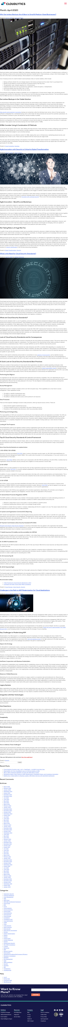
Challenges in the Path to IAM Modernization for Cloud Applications (25, 590)
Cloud (5, 906)
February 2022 (7, 839)
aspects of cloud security (43, 355)
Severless (17, 146)
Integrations (16, 1014)
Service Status (17, 1016)
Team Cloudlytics (18, 18)
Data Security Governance (10, 930)
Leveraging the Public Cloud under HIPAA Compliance (17, 584)
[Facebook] (55, 1010)
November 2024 (8, 796)
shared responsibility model (49, 368)
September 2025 (8, 791)
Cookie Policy (44, 1014)
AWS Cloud (6, 900)
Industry (6, 941)
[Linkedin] (60, 1010)
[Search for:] (9, 762)
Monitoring (6, 948)
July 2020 (6, 868)
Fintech (5, 937)
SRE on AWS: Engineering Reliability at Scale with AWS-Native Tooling (21, 772)
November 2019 (8, 880)
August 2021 (7, 847)
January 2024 (7, 807)
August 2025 (7, 793)
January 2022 (7, 840)
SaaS (5, 960)
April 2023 (6, 821)
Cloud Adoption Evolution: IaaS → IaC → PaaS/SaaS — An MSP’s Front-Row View (24, 769)
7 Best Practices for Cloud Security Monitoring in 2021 (17, 582)
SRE (5, 967)
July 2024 (6, 797)
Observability (7, 952)
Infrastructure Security (9, 943)
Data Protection (8, 927)
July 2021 (6, 848)
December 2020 (8, 860)
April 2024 (6, 802)
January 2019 (7, 887)
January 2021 (7, 858)
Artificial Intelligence (9, 895)
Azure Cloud (7, 903)
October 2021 (7, 845)
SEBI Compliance (8, 962)
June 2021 (6, 850)
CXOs (5, 924)
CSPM (5, 922)
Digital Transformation (10, 250)
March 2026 (7, 786)
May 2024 (6, 801)
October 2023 (7, 812)
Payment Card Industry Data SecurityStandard (12, 525)
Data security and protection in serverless (10, 112)
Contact (29, 1016)
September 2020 (8, 864)
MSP (5, 949)
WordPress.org (7, 982)
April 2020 (6, 872)
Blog (28, 1012)
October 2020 (7, 863)
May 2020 (6, 871)
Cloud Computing (9, 146)
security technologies (11, 247)
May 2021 (6, 852)
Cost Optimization (8, 921)
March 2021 (7, 855)
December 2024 (8, 794)
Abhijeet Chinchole (19, 257)
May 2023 (6, 820)
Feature (5, 935)
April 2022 (6, 837)
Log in (5, 977)
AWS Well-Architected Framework (12, 901)
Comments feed (8, 980)
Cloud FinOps (7, 911)
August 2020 (7, 866)
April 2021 (6, 853)
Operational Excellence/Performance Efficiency (15, 954)
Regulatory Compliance (9, 956)
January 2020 (7, 877)
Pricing (28, 1014)
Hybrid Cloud (7, 938)
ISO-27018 (44, 485)
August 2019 (7, 885)
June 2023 (6, 818)
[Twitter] (57, 1010)
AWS (5, 898)
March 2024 (7, 804)
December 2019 (8, 879)
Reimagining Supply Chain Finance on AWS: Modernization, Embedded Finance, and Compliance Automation (31, 774)
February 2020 (7, 875)
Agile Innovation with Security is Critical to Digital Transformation (24, 149)
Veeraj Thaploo (18, 152)
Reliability (6, 957)
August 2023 (7, 815)
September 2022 (8, 833)
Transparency (7, 968)
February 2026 (7, 788)
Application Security (9, 894)
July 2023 (6, 817)
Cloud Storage (8, 587)
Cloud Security (7, 914)
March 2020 (7, 874)
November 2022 (8, 829)
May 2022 (6, 836)
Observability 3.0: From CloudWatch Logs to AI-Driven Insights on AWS (22, 771)
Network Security (8, 951)
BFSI (5, 905)
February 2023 (7, 825)
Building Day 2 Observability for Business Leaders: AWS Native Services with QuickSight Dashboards (29, 775)
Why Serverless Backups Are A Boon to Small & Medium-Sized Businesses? (28, 15)
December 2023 (8, 809)
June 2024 (6, 799)
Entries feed (7, 978)
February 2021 (7, 856)
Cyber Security (16, 587)
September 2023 (8, 813)
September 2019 (8, 883)
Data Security (7, 929)
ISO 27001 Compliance (9, 944)
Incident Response (8, 940)
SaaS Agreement (44, 1019)
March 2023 (7, 823)
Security (19, 250)
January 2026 (7, 790)
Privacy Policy (44, 1016)
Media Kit (29, 1019)
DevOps (6, 932)
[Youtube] (62, 1010)
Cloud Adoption (8, 908)
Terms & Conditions (45, 1012)
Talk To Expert (30, 1021)
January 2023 (7, 826)
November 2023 (8, 810)
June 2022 (6, 834)
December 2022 (8, 828)
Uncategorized (7, 970)
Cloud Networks (8, 913)
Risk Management (8, 959)
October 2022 (7, 831)
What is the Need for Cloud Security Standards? (18, 254)
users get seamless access (34, 639)
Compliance (7, 917)
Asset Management (8, 897)
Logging (6, 946)
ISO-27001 (19, 453)
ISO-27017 (13, 469)
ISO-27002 (9, 459)
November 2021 (8, 844)
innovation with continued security (30, 196)
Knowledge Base (17, 1012)
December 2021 (8, 842)
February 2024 (7, 805)
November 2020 (8, 861)
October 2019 (7, 882)
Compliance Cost (8, 919)
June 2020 (6, 869)
